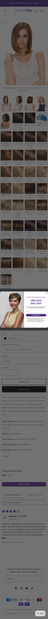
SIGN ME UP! (36, 315)
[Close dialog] (46, 293)
